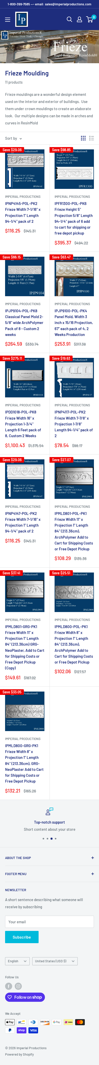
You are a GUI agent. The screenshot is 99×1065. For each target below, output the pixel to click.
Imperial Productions (23, 196)
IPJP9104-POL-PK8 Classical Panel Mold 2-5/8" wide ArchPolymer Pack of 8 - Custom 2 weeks (24, 322)
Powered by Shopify (19, 1054)
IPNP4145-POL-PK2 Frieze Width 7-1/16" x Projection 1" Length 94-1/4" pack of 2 (23, 212)
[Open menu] (7, 20)
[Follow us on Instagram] (18, 986)
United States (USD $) (50, 961)
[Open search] (69, 19)
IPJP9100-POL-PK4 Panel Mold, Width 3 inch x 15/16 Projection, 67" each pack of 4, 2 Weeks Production (74, 322)
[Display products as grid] (83, 138)
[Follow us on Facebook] (8, 986)
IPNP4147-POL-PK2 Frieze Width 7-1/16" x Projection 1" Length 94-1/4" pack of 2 (23, 522)
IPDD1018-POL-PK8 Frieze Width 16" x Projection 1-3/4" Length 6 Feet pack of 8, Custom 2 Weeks (23, 424)
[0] (90, 19)
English (13, 961)
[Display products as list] (91, 138)
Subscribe (22, 936)
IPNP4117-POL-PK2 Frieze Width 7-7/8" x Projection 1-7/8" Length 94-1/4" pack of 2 (74, 424)
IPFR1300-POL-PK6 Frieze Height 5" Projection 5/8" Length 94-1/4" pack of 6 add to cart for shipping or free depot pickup (74, 218)
